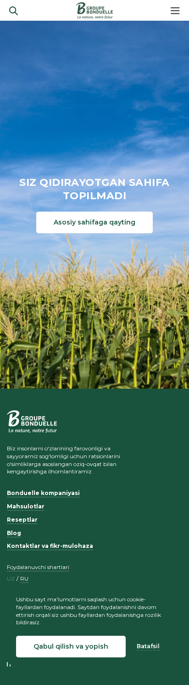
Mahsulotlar (25, 506)
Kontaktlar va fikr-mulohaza (50, 545)
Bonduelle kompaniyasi (43, 492)
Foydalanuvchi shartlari (38, 567)
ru (24, 579)
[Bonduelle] (32, 421)
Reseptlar (22, 519)
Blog (14, 533)
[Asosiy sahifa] (94, 10)
